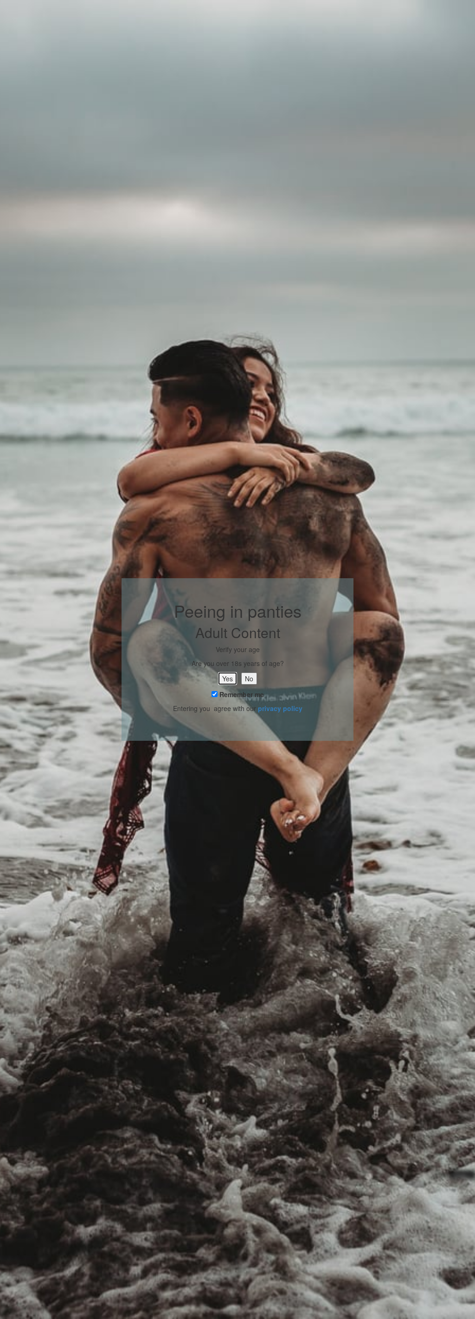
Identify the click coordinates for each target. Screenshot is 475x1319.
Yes (227, 678)
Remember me (241, 694)
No (249, 678)
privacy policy (280, 708)
